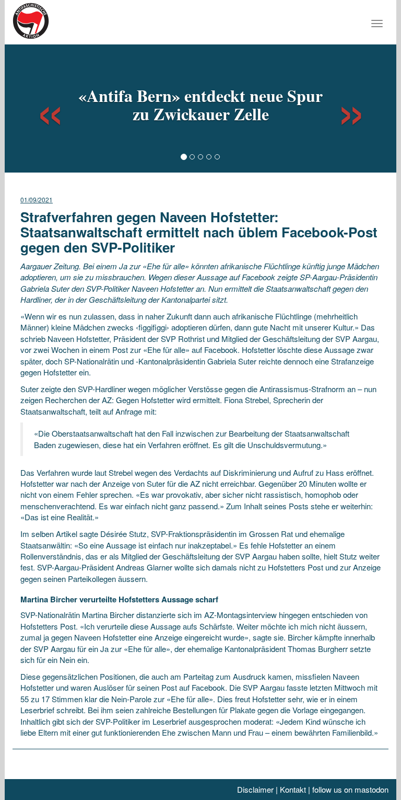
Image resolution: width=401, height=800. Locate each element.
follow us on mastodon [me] (350, 789)
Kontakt (293, 789)
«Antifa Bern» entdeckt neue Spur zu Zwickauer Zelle (200, 104)
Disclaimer (255, 789)
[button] (41, 107)
